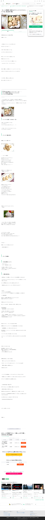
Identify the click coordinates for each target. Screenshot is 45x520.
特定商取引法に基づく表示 (26, 517)
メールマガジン (32, 512)
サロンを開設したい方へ (17, 4)
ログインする (14, 454)
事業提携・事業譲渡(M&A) (33, 517)
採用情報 (38, 517)
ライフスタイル (4, 497)
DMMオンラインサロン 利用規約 (21, 512)
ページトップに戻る (22, 509)
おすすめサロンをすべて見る (40, 499)
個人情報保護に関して (19, 517)
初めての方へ (8, 4)
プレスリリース (11, 517)
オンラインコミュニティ (37, 497)
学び (13, 497)
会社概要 (8, 517)
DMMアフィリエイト (32, 514)
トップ (3, 4)
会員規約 (15, 517)
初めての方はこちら (6, 512)
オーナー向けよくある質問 (7, 515)
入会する (23, 442)
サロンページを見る (36, 26)
